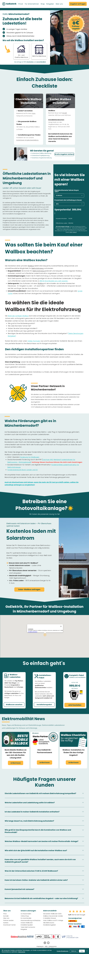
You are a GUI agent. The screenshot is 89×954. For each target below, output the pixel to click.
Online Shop (25, 916)
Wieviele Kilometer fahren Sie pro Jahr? (66, 191)
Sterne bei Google (76, 915)
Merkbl (56, 459)
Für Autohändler (26, 918)
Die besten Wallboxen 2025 (52, 914)
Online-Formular (34, 341)
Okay (81, 951)
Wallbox (31, 266)
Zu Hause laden (26, 914)
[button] (21, 4)
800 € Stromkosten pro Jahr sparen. (54, 281)
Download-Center (9, 925)
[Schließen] (87, 951)
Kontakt (6, 916)
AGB (46, 946)
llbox (27, 316)
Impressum (40, 946)
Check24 (75, 232)
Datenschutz (53, 946)
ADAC (71, 232)
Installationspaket (27, 925)
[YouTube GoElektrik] (48, 943)
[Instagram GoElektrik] (45, 943)
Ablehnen (73, 951)
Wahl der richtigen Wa (16, 316)
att (60, 459)
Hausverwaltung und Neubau (31, 920)
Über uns (6, 918)
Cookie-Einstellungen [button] (62, 951)
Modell (64, 113)
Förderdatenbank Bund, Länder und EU (22, 470)
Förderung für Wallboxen (29, 457)
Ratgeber (24, 929)
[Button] (21, 51)
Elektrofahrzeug (37, 268)
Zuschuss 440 (47, 459)
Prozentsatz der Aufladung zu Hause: (68, 200)
